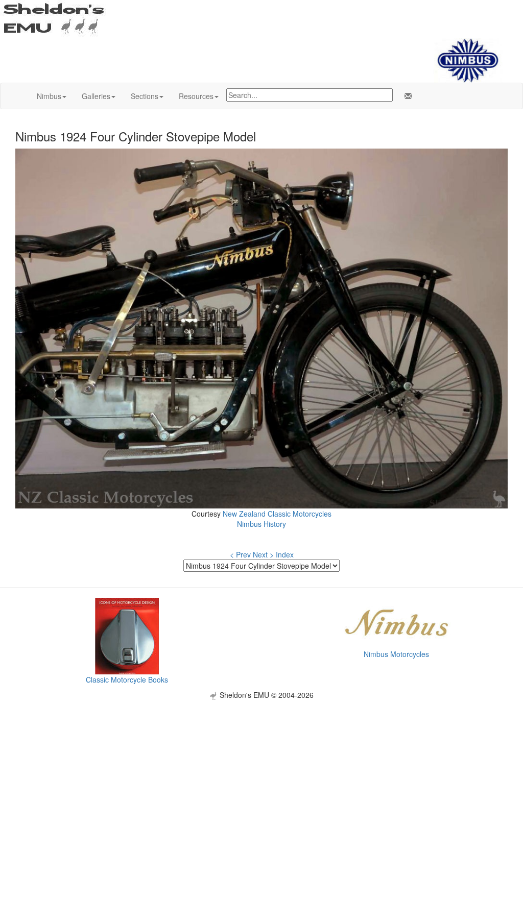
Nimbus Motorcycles (396, 654)
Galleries (96, 96)
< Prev (240, 554)
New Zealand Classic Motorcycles (277, 513)
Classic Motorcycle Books (127, 679)
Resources (196, 96)
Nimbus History (261, 524)
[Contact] (406, 96)
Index (285, 554)
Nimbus (49, 96)
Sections (144, 96)
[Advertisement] (261, 771)
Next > (263, 554)
